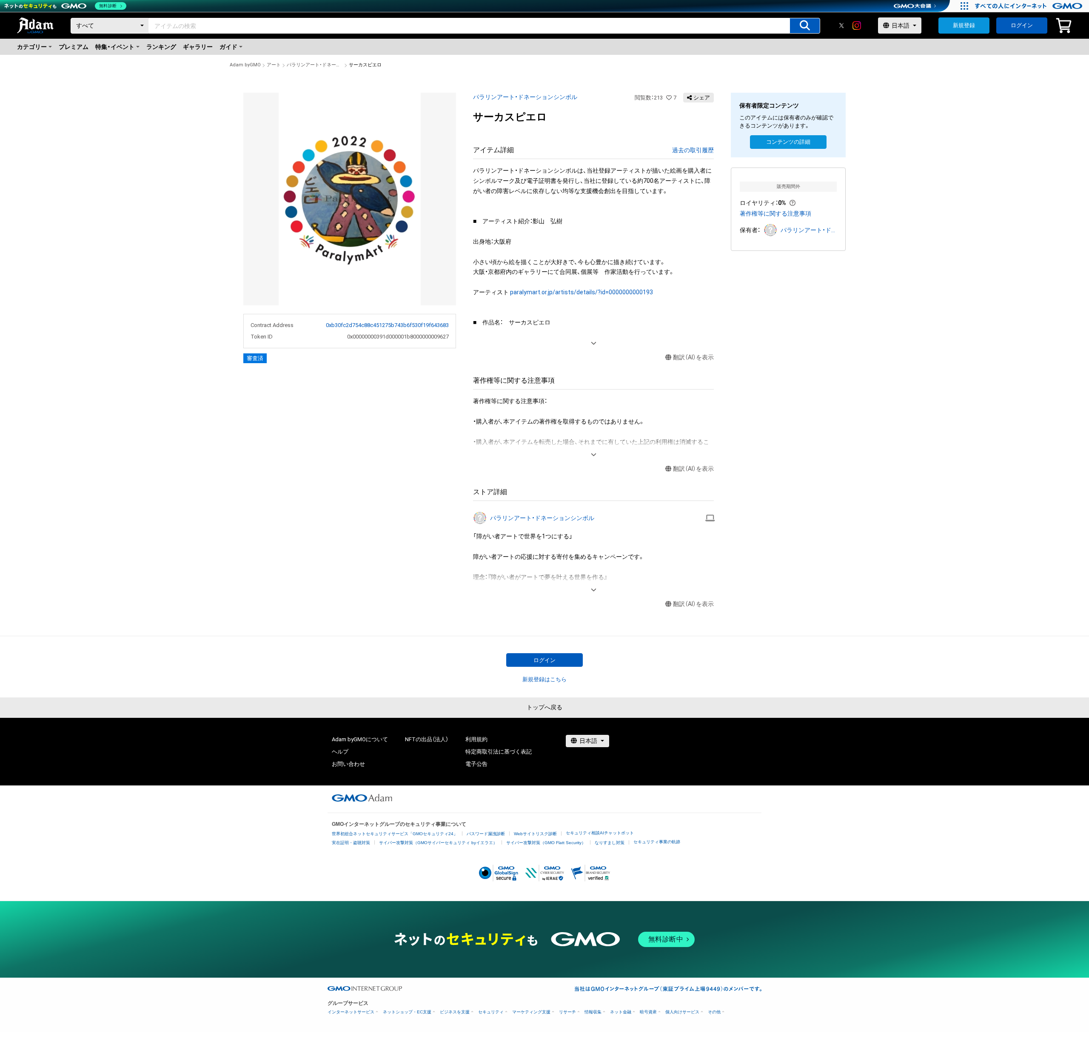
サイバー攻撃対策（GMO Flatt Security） (546, 842)
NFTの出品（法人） (426, 739)
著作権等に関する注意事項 (775, 213)
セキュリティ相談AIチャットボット (600, 833)
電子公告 (476, 764)
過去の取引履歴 (693, 150)
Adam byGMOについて (360, 739)
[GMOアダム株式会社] (362, 798)
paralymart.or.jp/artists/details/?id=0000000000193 (581, 292)
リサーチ (567, 1012)
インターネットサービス (351, 1012)
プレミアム (73, 46)
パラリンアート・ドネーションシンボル (315, 65)
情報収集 (593, 1012)
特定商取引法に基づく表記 (498, 751)
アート (274, 65)
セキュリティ (491, 1012)
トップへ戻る (544, 707)
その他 (714, 1012)
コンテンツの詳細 (788, 142)
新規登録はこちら (544, 679)
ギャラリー (198, 47)
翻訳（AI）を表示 (693, 357)
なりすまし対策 (609, 842)
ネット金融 (620, 1012)
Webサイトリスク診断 (535, 833)
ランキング (161, 47)
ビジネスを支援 (455, 1012)
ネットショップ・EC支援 (407, 1012)
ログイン (1022, 25)
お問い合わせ (348, 764)
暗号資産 (648, 1012)
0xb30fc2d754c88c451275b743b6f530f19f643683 (387, 325)
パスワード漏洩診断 (486, 833)
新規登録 (964, 25)
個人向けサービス (682, 1012)
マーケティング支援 (531, 1012)
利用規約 (476, 739)
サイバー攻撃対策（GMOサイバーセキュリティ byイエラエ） (438, 842)
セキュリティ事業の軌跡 (656, 841)
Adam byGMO (245, 65)
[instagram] (856, 25)
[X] (841, 25)
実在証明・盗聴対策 (351, 842)
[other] (710, 518)
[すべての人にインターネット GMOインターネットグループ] (1029, 6)
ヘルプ (340, 751)
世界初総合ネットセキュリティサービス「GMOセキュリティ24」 (395, 833)
